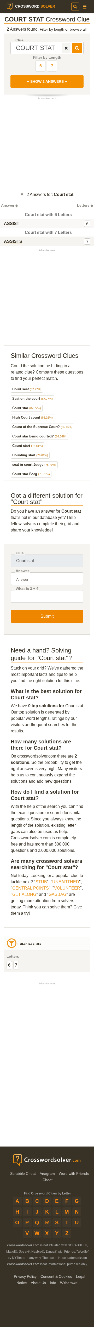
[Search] (75, 6)
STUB (41, 882)
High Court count (32, 417)
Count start (27, 446)
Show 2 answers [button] (47, 81)
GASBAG (57, 894)
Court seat (27, 389)
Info (53, 1283)
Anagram (47, 1173)
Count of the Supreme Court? (42, 427)
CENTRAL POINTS (30, 888)
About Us (38, 1283)
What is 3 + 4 (27, 588)
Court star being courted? (39, 436)
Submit (47, 616)
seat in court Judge (34, 465)
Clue (19, 40)
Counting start (30, 455)
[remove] (66, 48)
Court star (26, 408)
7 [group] (16, 965)
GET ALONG (24, 894)
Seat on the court (32, 399)
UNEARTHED (65, 882)
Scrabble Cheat (23, 1173)
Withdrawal (69, 1283)
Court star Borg (31, 474)
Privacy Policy (25, 1276)
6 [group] (9, 965)
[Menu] (84, 6)
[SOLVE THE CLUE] (77, 48)
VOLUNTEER (67, 888)
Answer (22, 571)
